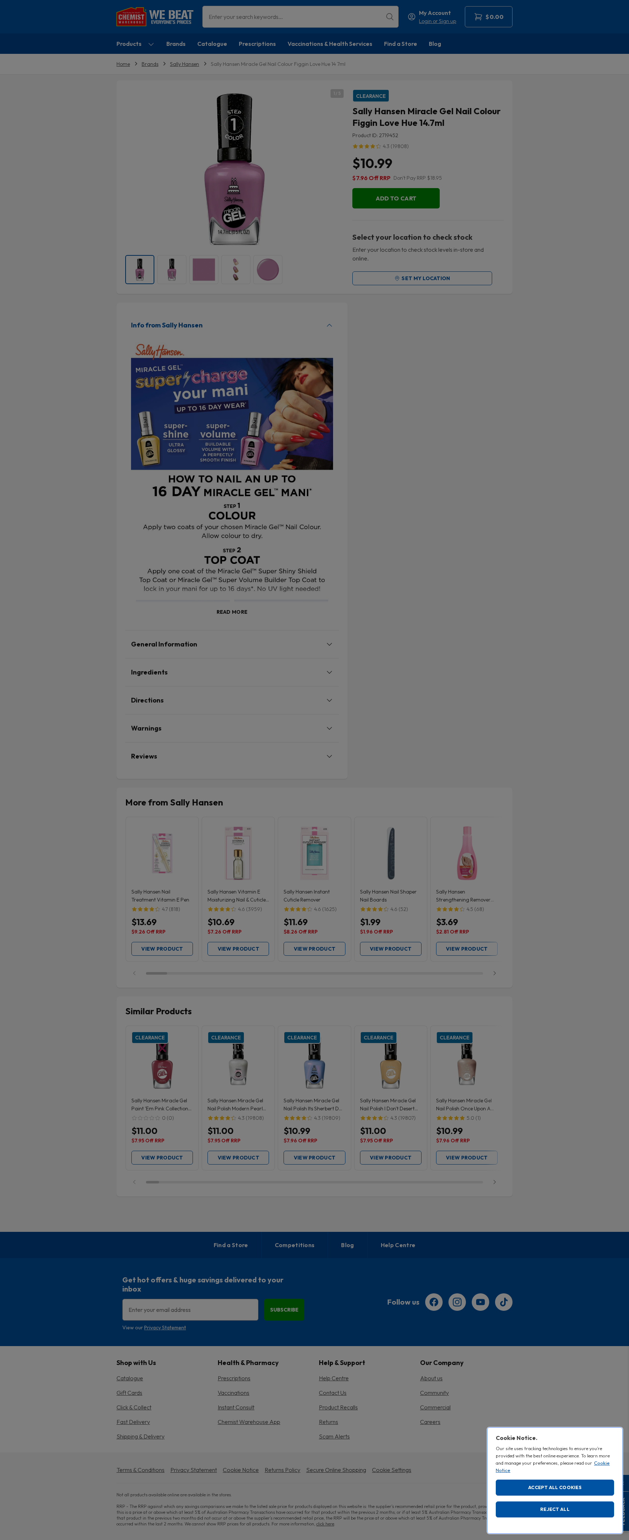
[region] (555, 1480)
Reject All (555, 1509)
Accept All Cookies (555, 1487)
